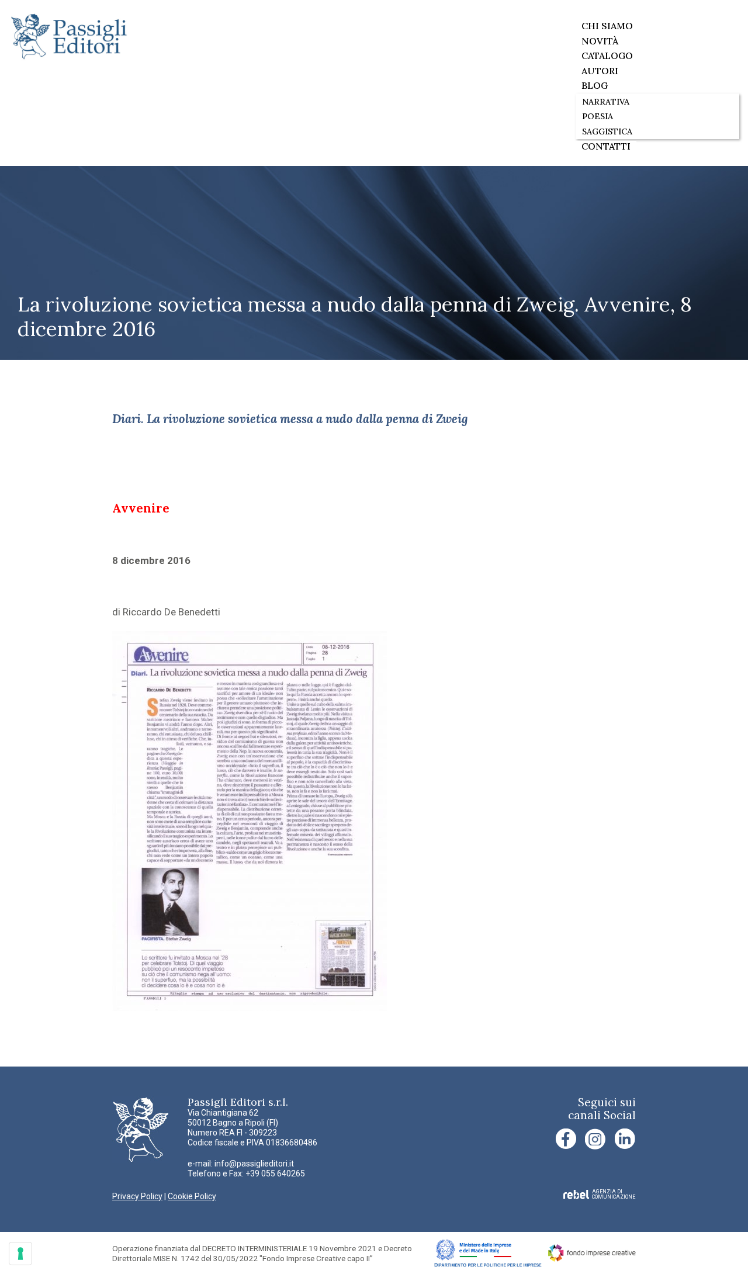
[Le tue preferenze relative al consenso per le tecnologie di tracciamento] (20, 1253)
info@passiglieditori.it (254, 1163)
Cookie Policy (192, 1196)
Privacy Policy (137, 1196)
